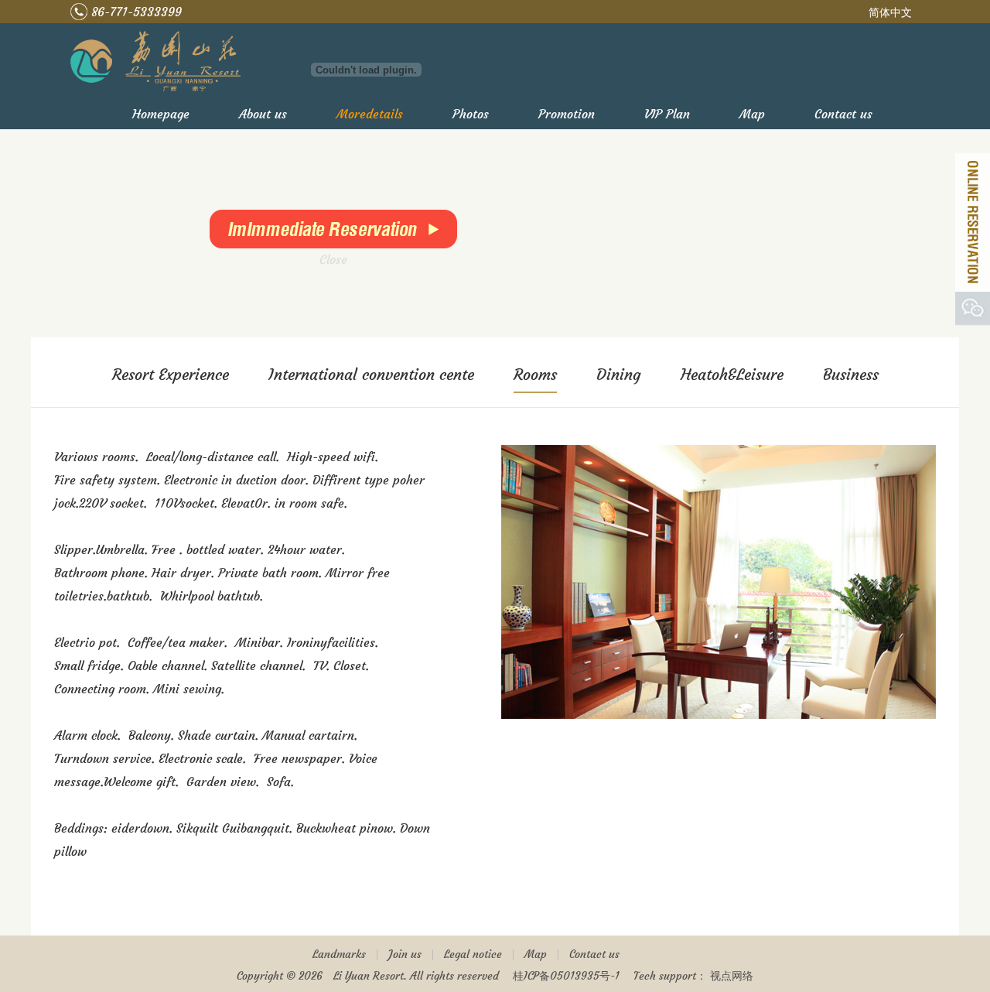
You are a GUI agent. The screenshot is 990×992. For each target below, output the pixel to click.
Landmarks (339, 954)
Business (851, 374)
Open (972, 222)
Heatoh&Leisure (732, 374)
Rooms (535, 374)
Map (752, 113)
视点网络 (731, 976)
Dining (618, 374)
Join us (405, 954)
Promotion (566, 113)
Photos (470, 113)
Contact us (843, 113)
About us (263, 113)
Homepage (160, 113)
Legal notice (473, 954)
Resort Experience (170, 374)
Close (348, 274)
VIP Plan (667, 113)
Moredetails (369, 113)
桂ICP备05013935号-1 (566, 976)
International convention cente (371, 374)
